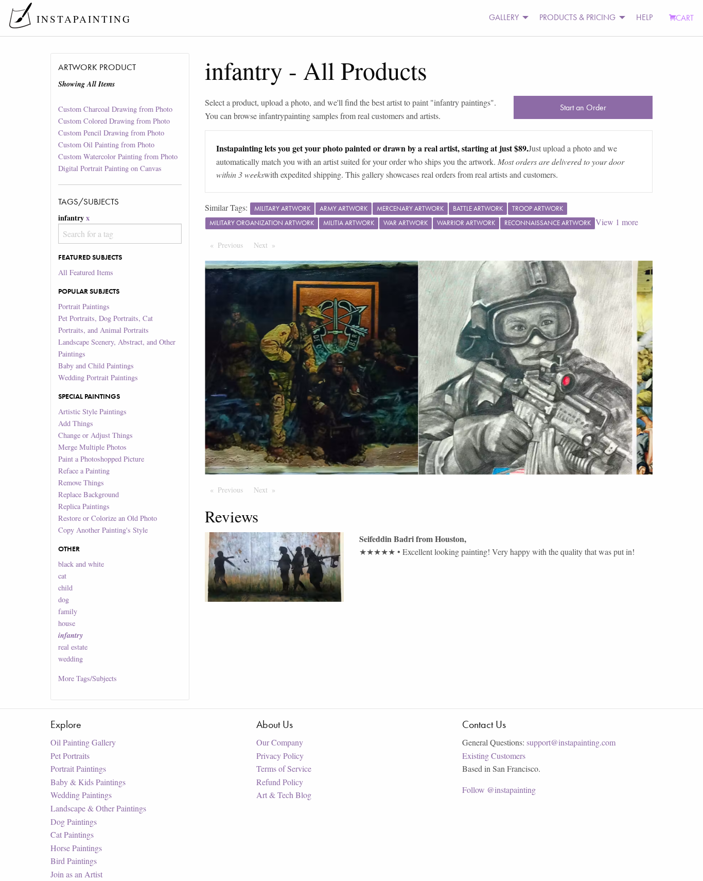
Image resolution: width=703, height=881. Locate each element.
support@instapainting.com (571, 742)
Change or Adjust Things (95, 435)
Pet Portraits (70, 755)
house (66, 623)
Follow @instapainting (499, 789)
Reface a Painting (84, 471)
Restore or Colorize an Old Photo (107, 518)
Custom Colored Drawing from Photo (114, 121)
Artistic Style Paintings (92, 411)
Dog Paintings (73, 821)
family (67, 611)
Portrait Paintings (84, 306)
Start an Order (583, 107)
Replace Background (88, 494)
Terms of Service (283, 768)
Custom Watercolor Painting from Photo (118, 156)
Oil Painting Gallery (83, 742)
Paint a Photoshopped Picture (101, 459)
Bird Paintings (73, 860)
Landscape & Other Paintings (98, 808)
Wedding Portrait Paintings (98, 377)
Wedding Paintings (81, 794)
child (65, 587)
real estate (72, 647)
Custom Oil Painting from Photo (106, 144)
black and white (81, 564)
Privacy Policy (280, 755)
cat (62, 576)
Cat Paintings (72, 834)
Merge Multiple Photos (92, 447)
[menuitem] (506, 18)
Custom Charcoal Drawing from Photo (115, 109)
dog (63, 599)
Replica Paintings (84, 506)
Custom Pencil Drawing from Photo (111, 133)
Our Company (279, 742)
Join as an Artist (76, 874)
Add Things (75, 423)
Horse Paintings (76, 847)
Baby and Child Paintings (96, 365)
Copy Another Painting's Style (103, 530)
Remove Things (81, 482)
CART (685, 17)
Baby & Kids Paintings (88, 781)
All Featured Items (85, 272)
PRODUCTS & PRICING (577, 17)
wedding (70, 659)
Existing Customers (493, 755)
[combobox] (119, 234)
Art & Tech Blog (283, 794)
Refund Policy (279, 781)
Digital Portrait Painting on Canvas (110, 168)
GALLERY (504, 17)
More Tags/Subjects (87, 678)
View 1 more (616, 221)
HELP (644, 17)
